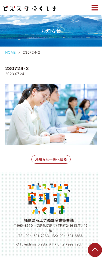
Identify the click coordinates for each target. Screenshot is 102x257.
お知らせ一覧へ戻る (51, 159)
